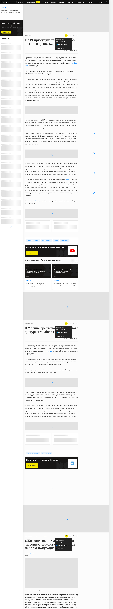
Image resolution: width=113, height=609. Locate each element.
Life (73, 2)
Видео (68, 2)
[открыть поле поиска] (106, 2)
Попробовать (60, 48)
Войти (100, 2)
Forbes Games (33, 2)
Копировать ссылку (71, 50)
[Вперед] (81, 244)
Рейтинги (45, 2)
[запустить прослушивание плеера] (70, 35)
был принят (39, 220)
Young (90, 2)
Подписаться (32, 271)
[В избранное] (48, 299)
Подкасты (61, 2)
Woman (79, 2)
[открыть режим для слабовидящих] (66, 35)
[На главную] (4, 2)
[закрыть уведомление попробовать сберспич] (70, 40)
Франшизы (53, 2)
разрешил (68, 198)
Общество (56, 299)
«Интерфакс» (48, 370)
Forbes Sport (29, 299)
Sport (84, 2)
